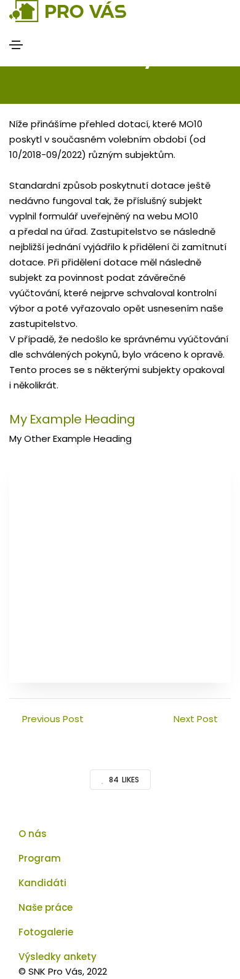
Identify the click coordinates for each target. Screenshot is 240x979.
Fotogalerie (45, 932)
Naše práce (45, 907)
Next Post (196, 718)
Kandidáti (42, 882)
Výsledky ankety (57, 956)
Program (39, 858)
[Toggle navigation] (16, 45)
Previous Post (53, 718)
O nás (32, 833)
